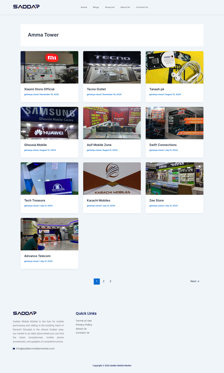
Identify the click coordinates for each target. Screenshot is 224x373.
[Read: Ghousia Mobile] (49, 122)
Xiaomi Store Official (39, 89)
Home (84, 7)
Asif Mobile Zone (99, 145)
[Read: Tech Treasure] (49, 178)
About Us (125, 7)
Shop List (109, 7)
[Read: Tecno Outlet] (112, 67)
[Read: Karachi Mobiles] (112, 178)
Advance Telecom (37, 256)
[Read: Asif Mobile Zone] (112, 122)
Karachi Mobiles (98, 200)
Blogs (96, 7)
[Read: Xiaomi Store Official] (49, 67)
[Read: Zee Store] (174, 178)
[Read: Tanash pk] (174, 67)
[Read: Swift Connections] (174, 122)
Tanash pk (156, 89)
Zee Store (156, 200)
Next (194, 281)
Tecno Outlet (96, 89)
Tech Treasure (34, 200)
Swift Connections (163, 145)
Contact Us (142, 7)
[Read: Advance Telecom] (49, 233)
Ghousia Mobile (35, 145)
